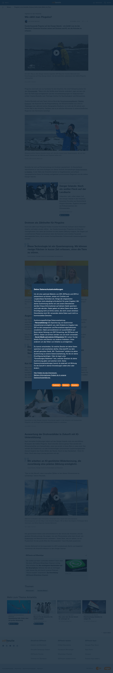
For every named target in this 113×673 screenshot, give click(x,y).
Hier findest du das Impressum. (45, 373)
